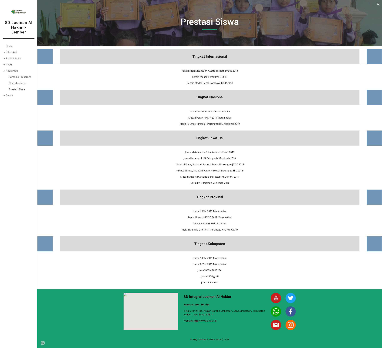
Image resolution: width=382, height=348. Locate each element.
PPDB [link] (9, 64)
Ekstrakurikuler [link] (17, 83)
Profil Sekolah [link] (13, 58)
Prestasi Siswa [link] (17, 89)
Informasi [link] (11, 52)
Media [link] (9, 95)
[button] (378, 4)
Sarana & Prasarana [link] (20, 76)
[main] (209, 23)
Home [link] (9, 46)
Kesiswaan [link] (12, 70)
